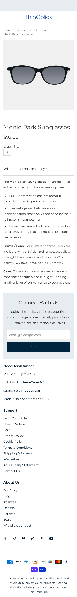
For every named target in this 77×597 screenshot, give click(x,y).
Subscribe (38, 346)
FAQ (6, 430)
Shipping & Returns (18, 453)
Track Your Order (15, 418)
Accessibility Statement (21, 465)
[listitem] (38, 5)
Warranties (11, 459)
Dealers (9, 508)
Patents (9, 514)
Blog (6, 496)
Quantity (11, 146)
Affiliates (9, 502)
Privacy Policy (13, 436)
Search (8, 519)
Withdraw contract (17, 525)
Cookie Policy (13, 441)
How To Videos (14, 424)
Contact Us (11, 471)
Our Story (10, 490)
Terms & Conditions (17, 447)
